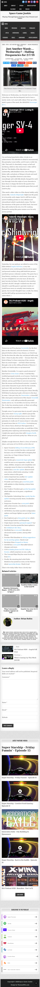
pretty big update (30, 489)
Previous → (18, 655)
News (6, 28)
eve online (33, 639)
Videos (32, 33)
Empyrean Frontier (18, 638)
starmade (23, 639)
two (28, 518)
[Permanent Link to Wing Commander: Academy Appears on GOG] (11, 600)
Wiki (20, 9)
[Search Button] (37, 2)
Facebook (14, 63)
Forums (27, 9)
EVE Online (22, 423)
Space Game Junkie (20, 13)
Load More (20, 894)
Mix (27, 65)
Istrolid (11, 632)
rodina (28, 639)
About (5, 5)
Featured (5, 37)
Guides (25, 33)
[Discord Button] (34, 2)
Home (3, 44)
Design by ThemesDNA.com (20, 985)
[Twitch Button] (31, 2)
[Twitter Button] (23, 2)
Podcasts (32, 28)
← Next (16, 647)
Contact (13, 5)
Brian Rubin (10, 58)
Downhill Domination (14, 633)
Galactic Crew (24, 636)
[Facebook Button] (26, 2)
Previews (14, 28)
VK (35, 63)
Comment (6, 677)
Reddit (30, 63)
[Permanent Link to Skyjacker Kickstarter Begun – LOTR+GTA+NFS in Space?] (11, 580)
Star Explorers (30, 637)
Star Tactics (25, 632)
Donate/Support (31, 5)
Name (4, 702)
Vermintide (25, 348)
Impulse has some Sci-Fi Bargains (29, 610)
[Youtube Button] (29, 2)
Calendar (12, 9)
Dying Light (18, 414)
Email (4, 710)
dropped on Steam (21, 542)
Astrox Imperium (14, 637)
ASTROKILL (26, 638)
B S (9, 557)
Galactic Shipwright (17, 195)
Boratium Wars (18, 632)
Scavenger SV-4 (13, 634)
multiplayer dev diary (13, 528)
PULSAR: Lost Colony (9, 639)
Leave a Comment (29, 58)
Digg (14, 65)
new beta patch (28, 482)
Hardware (22, 37)
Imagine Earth (31, 433)
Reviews (23, 28)
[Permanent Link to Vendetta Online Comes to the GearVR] (29, 579)
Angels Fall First (16, 266)
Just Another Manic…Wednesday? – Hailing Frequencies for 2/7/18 (20, 52)
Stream (21, 5)
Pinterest (22, 63)
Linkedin (21, 65)
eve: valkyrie (18, 639)
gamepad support (26, 523)
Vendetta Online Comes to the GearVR (29, 586)
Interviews (16, 33)
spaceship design (14, 564)
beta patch (21, 518)
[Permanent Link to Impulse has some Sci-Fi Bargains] (29, 600)
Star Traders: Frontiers (14, 636)
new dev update (18, 469)
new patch (25, 503)
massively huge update (24, 460)
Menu (5, 2)
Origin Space (20, 634)
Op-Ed (7, 33)
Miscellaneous (33, 37)
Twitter (7, 63)
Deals (13, 37)
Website (5, 717)
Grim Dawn (15, 373)
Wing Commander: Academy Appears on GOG (10, 611)
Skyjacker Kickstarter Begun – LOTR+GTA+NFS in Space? (11, 590)
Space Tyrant (22, 637)
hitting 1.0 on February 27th (24, 448)
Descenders (25, 395)
